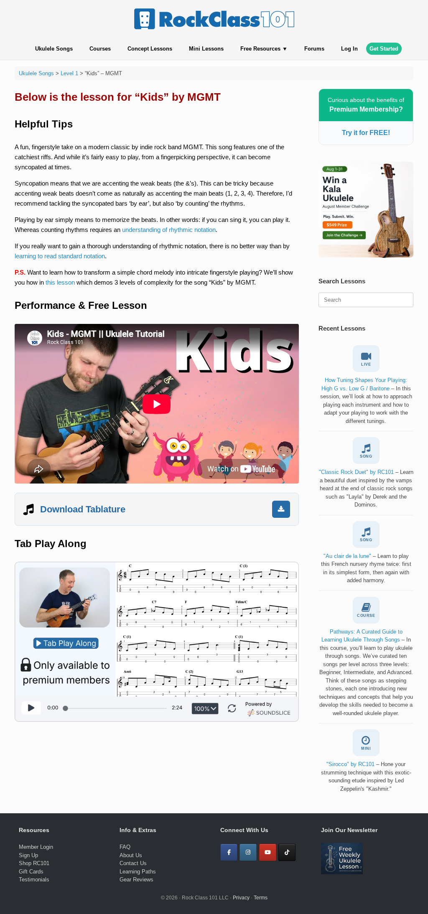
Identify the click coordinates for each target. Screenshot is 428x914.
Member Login (36, 847)
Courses (100, 49)
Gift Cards (31, 871)
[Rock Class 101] (214, 18)
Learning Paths (138, 871)
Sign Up (28, 855)
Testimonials (34, 879)
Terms (261, 897)
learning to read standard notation (60, 256)
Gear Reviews (136, 879)
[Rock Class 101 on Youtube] (267, 852)
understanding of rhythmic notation (169, 229)
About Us (131, 855)
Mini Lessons (206, 49)
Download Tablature (82, 509)
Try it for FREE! (366, 132)
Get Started (383, 49)
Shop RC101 (34, 863)
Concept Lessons (149, 49)
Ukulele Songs (54, 49)
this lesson (60, 282)
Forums (314, 49)
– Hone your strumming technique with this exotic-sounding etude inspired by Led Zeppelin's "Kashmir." (366, 776)
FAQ (125, 847)
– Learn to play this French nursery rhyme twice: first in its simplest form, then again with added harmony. (366, 568)
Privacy (241, 897)
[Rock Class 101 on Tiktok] (287, 852)
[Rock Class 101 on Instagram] (248, 852)
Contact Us (133, 863)
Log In (349, 49)
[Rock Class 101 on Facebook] (228, 852)
